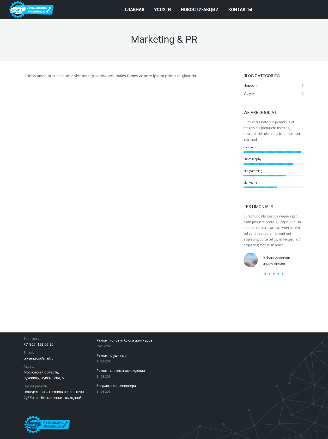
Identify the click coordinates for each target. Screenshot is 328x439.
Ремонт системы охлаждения (121, 370)
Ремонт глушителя (112, 355)
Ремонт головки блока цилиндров (124, 340)
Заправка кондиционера (116, 385)
